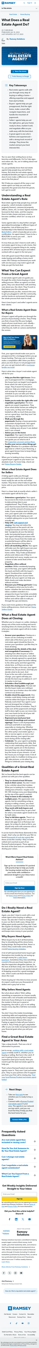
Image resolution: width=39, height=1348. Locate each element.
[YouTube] (22, 1323)
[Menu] (35, 3)
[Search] (24, 3)
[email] (29, 1219)
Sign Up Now (19, 888)
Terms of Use (13, 896)
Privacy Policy (26, 896)
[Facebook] (9, 1219)
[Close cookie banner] (36, 1340)
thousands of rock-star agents (18, 837)
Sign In (29, 3)
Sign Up (19, 1199)
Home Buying (25, 14)
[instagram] (15, 1273)
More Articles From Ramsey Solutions (15, 1267)
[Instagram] (28, 1323)
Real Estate (13, 14)
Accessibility (31, 1335)
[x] (9, 1273)
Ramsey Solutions (17, 39)
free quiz (19, 1095)
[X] (22, 1219)
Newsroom (12, 1317)
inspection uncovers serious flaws (21, 442)
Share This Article (20, 71)
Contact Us (22, 1314)
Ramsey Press (21, 1317)
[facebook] (4, 1273)
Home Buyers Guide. (13, 464)
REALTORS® (7, 232)
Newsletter (30, 1314)
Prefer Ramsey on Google (20, 76)
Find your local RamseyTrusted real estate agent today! (19, 1077)
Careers (15, 1314)
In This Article (7, 8)
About (29, 1317)
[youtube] (21, 1273)
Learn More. (6, 1262)
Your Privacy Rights (30, 1332)
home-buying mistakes (16, 949)
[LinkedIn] (16, 1219)
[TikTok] (16, 1323)
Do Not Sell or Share (10, 1335)
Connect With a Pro (19, 1120)
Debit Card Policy (7, 1332)
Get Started (7, 1314)
